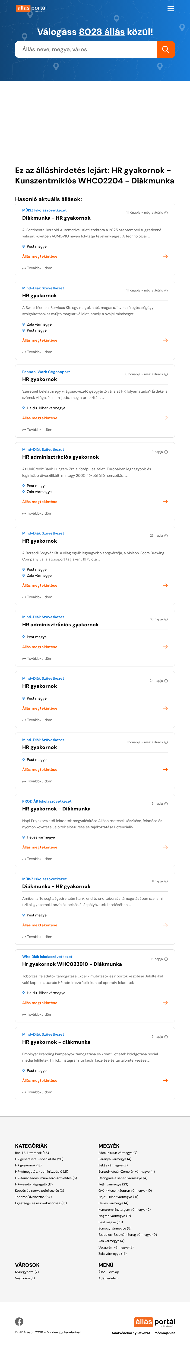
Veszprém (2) (25, 1278)
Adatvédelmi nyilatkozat (131, 1333)
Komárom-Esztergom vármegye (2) (124, 1209)
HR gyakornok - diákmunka (56, 1042)
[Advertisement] (95, 113)
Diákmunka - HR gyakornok (56, 218)
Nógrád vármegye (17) (114, 1216)
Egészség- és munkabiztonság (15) (41, 1203)
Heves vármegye (41, 837)
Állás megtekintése (39, 256)
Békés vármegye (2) (113, 1165)
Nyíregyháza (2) (27, 1272)
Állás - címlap (108, 1272)
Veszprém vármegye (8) (115, 1247)
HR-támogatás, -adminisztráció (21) (41, 1171)
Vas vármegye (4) (111, 1241)
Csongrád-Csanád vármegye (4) (122, 1178)
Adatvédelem (108, 1278)
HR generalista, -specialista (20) (39, 1159)
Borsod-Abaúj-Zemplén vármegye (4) (126, 1171)
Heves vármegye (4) (113, 1203)
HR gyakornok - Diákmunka (56, 808)
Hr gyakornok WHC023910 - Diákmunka (72, 964)
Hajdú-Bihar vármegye (46, 408)
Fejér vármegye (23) (113, 1184)
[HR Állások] (53, 8)
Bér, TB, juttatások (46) (32, 1153)
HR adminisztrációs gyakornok (60, 457)
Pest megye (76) (110, 1222)
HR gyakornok (39, 295)
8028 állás (102, 32)
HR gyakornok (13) (28, 1165)
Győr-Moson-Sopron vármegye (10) (125, 1190)
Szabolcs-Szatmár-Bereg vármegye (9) (127, 1235)
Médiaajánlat (165, 1333)
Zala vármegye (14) (112, 1254)
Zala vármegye (39, 324)
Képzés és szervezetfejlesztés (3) (39, 1190)
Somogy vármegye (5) (114, 1228)
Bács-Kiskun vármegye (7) (117, 1153)
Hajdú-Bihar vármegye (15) (118, 1197)
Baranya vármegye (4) (114, 1159)
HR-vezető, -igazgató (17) (34, 1184)
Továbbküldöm (39, 268)
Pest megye (37, 246)
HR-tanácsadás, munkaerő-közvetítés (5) (46, 1178)
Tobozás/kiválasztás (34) (33, 1197)
